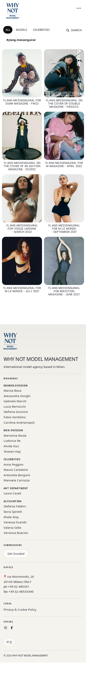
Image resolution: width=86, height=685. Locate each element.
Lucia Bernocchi (15, 406)
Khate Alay (11, 517)
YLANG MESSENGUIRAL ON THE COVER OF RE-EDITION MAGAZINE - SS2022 (22, 166)
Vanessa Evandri (15, 522)
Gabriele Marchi (15, 401)
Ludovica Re (12, 441)
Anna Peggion (13, 464)
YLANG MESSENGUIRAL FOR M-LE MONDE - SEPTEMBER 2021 (64, 228)
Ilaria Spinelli (13, 512)
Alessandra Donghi (17, 396)
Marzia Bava (12, 390)
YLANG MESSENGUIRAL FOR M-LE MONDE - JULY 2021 (22, 289)
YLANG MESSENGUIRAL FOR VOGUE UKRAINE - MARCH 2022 (22, 228)
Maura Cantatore (16, 470)
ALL (8, 30)
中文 (9, 642)
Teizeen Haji (12, 451)
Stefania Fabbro (15, 506)
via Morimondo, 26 (20, 576)
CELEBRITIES (41, 30)
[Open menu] (79, 8)
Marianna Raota (15, 435)
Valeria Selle (12, 528)
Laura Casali (12, 493)
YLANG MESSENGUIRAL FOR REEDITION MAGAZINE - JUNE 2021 (64, 291)
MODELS (21, 30)
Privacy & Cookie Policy (20, 609)
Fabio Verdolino (15, 417)
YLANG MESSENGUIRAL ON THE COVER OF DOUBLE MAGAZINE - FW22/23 (64, 103)
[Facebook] (12, 627)
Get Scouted (15, 554)
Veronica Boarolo (16, 533)
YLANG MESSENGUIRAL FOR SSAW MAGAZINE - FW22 (22, 102)
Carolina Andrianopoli (19, 422)
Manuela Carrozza (17, 480)
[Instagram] (5, 627)
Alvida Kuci (11, 446)
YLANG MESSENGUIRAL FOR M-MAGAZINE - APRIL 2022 (64, 164)
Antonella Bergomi (17, 475)
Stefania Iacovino (16, 412)
